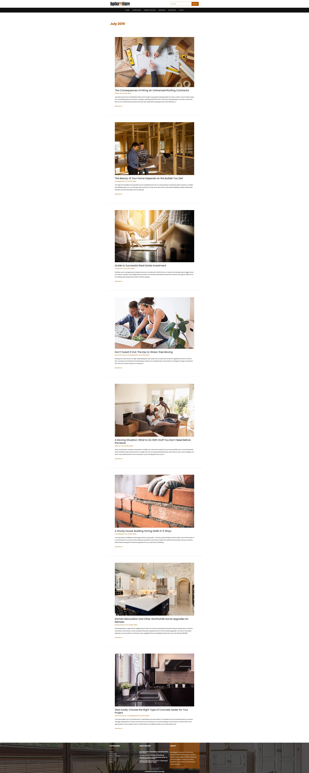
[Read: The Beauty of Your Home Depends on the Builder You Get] (154, 148)
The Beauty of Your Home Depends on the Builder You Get (149, 178)
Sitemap (161, 771)
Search (195, 4)
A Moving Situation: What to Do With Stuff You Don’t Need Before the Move (153, 441)
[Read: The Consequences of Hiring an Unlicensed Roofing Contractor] (154, 62)
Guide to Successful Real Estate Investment (140, 265)
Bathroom (172, 10)
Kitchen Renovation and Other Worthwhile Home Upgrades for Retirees (151, 620)
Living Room (136, 10)
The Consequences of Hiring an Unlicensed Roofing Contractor (152, 90)
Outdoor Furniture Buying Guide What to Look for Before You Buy (153, 758)
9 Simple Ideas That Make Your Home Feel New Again (153, 752)
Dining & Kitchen (149, 10)
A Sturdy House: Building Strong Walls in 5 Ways (143, 531)
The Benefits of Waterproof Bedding (151, 755)
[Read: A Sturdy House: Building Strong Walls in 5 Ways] (154, 501)
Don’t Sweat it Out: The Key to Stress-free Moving (144, 352)
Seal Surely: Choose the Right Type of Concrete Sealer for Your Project (151, 711)
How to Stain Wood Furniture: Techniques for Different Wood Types (153, 761)
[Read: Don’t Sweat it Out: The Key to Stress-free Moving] (154, 323)
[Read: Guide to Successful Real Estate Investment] (154, 236)
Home (127, 10)
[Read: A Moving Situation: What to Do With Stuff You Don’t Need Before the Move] (154, 410)
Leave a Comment (120, 355)
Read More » (119, 106)
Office (181, 10)
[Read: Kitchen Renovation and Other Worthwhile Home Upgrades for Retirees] (154, 589)
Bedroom (162, 10)
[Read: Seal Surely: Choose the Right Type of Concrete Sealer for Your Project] (154, 680)
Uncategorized (119, 181)
